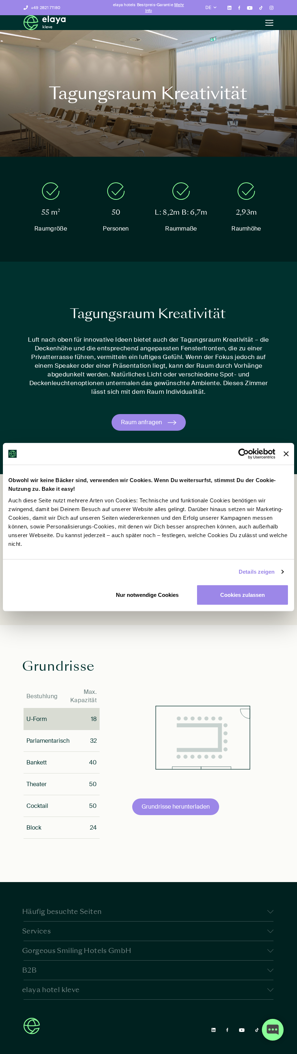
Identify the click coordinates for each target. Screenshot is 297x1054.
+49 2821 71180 (45, 7)
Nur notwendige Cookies (147, 594)
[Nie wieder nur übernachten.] (45, 22)
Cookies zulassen (242, 594)
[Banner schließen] (286, 453)
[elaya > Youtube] (249, 7)
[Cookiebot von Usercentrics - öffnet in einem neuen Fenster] (243, 453)
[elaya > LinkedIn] (229, 7)
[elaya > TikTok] (261, 7)
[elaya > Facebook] (239, 7)
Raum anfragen (141, 422)
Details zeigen (257, 572)
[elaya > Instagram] (271, 7)
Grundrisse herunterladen (176, 806)
